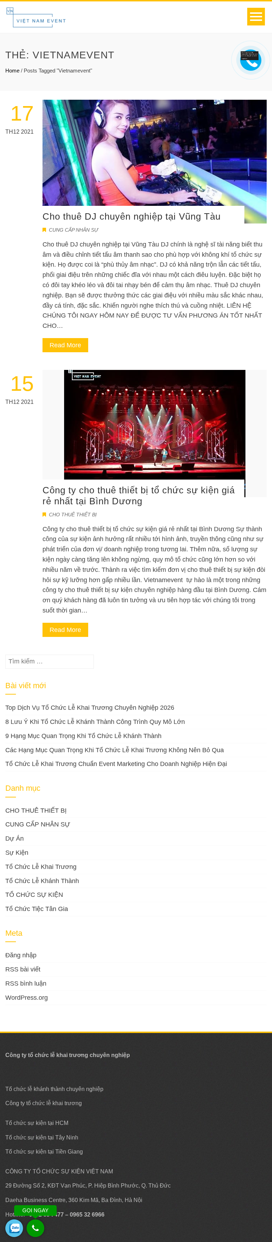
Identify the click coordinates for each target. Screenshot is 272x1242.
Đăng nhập (20, 955)
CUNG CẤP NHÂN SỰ (73, 230)
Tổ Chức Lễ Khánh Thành (42, 880)
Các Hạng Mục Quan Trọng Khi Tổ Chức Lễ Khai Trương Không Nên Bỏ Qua (114, 750)
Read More (65, 345)
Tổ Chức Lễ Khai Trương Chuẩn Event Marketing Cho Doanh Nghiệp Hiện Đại (116, 763)
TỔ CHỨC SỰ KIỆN (34, 894)
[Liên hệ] (251, 55)
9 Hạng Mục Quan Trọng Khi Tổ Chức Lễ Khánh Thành (83, 735)
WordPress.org (26, 997)
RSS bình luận (25, 983)
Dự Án (14, 838)
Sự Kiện (16, 852)
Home (12, 71)
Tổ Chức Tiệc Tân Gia (36, 908)
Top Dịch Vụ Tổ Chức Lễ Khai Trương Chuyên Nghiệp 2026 (89, 707)
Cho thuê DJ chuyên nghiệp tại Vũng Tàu (131, 216)
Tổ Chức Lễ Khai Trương (40, 866)
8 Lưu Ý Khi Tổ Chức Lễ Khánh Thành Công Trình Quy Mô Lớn (95, 721)
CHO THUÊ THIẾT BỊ (73, 514)
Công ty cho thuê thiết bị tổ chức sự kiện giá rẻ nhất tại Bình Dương (138, 495)
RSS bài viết (22, 969)
